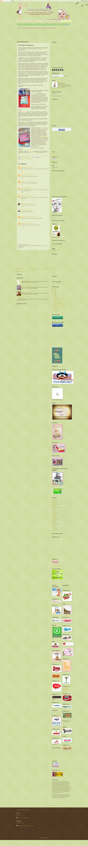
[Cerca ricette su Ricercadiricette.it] (55, 805)
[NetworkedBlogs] (62, 128)
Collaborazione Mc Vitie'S (56, 504)
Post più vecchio (46, 269)
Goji (52, 510)
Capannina (53, 501)
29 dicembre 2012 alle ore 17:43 (29, 195)
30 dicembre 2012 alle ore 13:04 (32, 216)
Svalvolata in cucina (24, 216)
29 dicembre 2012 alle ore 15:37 (31, 174)
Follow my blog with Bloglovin (56, 565)
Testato (30, 158)
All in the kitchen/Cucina (26, 20)
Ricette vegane (54, 519)
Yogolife (53, 525)
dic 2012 (55, 297)
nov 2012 (55, 310)
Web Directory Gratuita (20, 822)
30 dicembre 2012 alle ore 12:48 (30, 210)
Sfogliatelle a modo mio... (58, 301)
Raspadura (53, 517)
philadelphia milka (55, 530)
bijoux (53, 527)
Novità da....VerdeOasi (25, 280)
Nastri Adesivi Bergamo (21, 297)
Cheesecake (54, 502)
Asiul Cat (60, 82)
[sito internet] (57, 326)
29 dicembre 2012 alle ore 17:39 (29, 188)
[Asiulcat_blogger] (52, 94)
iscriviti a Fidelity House (56, 283)
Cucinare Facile (54, 507)
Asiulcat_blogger (54, 93)
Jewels (53, 20)
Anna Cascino (23, 174)
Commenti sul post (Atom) (24, 271)
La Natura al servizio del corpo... (27, 286)
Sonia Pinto (23, 210)
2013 (54, 293)
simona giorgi (23, 203)
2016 (54, 288)
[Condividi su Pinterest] (38, 157)
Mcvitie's (53, 514)
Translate (55, 77)
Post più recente (20, 269)
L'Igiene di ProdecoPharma (58, 303)
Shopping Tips (58, 20)
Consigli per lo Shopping (25, 158)
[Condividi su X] (36, 157)
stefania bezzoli (23, 167)
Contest (39, 20)
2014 (54, 292)
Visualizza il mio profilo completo (57, 88)
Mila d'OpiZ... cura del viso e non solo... (60, 308)
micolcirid (22, 181)
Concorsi (53, 505)
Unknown (22, 188)
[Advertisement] (33, 259)
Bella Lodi (53, 499)
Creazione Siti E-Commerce (25, 809)
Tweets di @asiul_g (55, 153)
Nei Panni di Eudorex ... (57, 300)
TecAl (53, 522)
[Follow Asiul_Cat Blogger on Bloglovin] (57, 212)
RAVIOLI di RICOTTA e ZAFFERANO (60, 305)
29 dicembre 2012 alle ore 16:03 (30, 181)
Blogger (47, 837)
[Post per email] (32, 157)
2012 (54, 295)
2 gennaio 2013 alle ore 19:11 (28, 223)
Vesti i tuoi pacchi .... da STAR (58, 298)
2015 (54, 290)
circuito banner (18, 814)
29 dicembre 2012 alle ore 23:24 (30, 203)
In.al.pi (53, 511)
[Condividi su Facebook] (37, 157)
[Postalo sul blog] (35, 157)
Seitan (53, 520)
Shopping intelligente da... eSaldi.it (59, 306)
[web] (57, 578)
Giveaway (49, 20)
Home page (19, 20)
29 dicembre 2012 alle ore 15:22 (31, 167)
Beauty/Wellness (33, 20)
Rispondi (22, 171)
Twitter (19, 153)
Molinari (53, 516)
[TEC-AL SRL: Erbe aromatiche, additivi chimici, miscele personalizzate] (67, 690)
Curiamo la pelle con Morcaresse (27, 292)
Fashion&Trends (43, 20)
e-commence (54, 528)
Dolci (53, 508)
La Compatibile (54, 513)
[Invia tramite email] (34, 157)
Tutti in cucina (54, 524)
